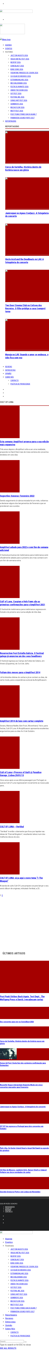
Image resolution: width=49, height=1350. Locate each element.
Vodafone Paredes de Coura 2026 (24, 73)
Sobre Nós (9, 377)
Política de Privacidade (20, 384)
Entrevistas (10, 370)
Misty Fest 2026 (16, 111)
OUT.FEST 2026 (15, 93)
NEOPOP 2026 (15, 62)
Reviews (8, 367)
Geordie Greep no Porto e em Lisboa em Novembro (20, 1192)
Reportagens (10, 121)
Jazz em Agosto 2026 (19, 55)
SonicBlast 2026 (17, 66)
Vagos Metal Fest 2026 (19, 59)
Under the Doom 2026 (19, 90)
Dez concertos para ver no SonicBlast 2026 (17, 1022)
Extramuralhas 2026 (19, 80)
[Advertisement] (24, 921)
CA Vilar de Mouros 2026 (20, 76)
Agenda (8, 45)
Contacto (14, 380)
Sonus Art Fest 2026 (18, 100)
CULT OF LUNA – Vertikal (12, 826)
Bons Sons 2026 (16, 69)
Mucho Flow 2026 (17, 107)
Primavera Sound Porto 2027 (22, 118)
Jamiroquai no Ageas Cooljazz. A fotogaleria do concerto (23, 1107)
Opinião (8, 374)
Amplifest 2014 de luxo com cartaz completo (21, 721)
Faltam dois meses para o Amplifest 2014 (20, 672)
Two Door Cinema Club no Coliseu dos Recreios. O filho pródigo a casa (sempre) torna (25, 308)
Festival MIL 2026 (17, 97)
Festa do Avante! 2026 (19, 87)
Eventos (8, 49)
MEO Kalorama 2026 (18, 83)
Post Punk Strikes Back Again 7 (23, 114)
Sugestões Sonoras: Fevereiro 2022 (17, 496)
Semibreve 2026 (16, 104)
